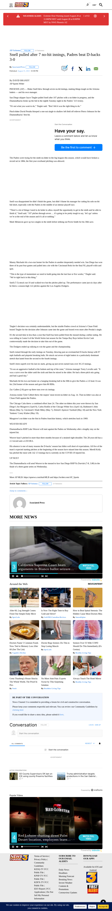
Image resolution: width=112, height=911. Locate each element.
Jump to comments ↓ (18, 491)
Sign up (98, 725)
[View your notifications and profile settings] (99, 743)
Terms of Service (41, 856)
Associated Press (18, 67)
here (62, 714)
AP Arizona (33, 484)
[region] (56, 757)
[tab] (17, 743)
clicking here (17, 710)
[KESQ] (24, 4)
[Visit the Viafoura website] (96, 790)
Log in (91, 725)
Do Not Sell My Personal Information (43, 895)
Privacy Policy (40, 859)
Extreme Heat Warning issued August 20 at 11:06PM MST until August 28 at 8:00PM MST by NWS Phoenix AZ (62, 19)
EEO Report (39, 889)
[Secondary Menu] (13, 5)
